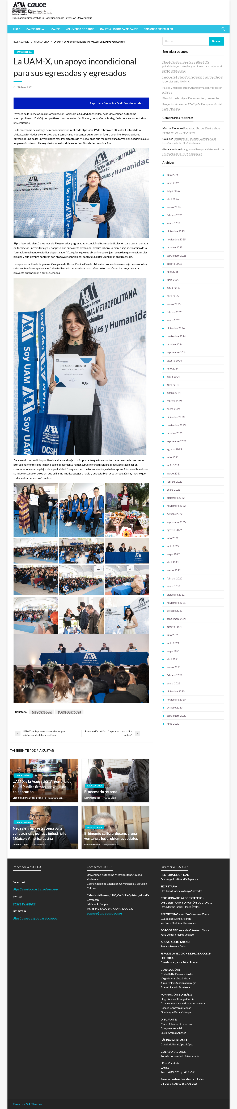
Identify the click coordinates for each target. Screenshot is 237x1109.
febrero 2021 (174, 675)
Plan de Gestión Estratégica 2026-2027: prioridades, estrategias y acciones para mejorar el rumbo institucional (192, 66)
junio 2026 (173, 182)
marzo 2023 (174, 473)
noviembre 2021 (176, 602)
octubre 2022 (175, 513)
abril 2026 (173, 199)
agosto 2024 (174, 360)
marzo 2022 (174, 570)
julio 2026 (173, 174)
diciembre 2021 (176, 594)
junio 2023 (173, 465)
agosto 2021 (174, 626)
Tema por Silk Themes (27, 1104)
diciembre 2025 (176, 231)
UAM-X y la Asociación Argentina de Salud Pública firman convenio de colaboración (42, 786)
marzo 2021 (174, 667)
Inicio (16, 29)
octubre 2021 (175, 610)
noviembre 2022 (176, 505)
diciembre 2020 (176, 691)
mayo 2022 (173, 554)
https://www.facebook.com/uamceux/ (35, 889)
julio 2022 (173, 538)
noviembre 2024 (176, 336)
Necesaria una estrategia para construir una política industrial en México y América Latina (41, 833)
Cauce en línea (41, 42)
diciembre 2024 (176, 328)
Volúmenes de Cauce (80, 29)
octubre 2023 (175, 433)
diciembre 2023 (176, 417)
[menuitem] (16, 29)
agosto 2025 (174, 263)
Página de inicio (21, 42)
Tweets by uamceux (24, 903)
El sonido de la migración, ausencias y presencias (190, 98)
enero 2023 (173, 489)
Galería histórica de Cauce (119, 29)
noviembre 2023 (176, 425)
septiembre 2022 (176, 521)
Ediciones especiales (158, 29)
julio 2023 (173, 457)
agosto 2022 (174, 529)
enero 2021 (173, 683)
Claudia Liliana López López (28, 797)
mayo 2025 (173, 287)
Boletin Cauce (94, 827)
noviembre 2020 (176, 699)
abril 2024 (173, 384)
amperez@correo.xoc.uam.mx (104, 913)
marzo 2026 (174, 207)
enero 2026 (173, 223)
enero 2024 (173, 408)
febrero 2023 (174, 481)
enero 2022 (173, 586)
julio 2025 (173, 271)
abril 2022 (173, 562)
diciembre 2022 (176, 497)
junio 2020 (173, 723)
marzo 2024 (174, 392)
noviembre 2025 (176, 239)
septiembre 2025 (176, 255)
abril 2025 (173, 295)
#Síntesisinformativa (69, 711)
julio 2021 (173, 634)
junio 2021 (173, 643)
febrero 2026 (174, 215)
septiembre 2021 (176, 618)
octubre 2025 (175, 247)
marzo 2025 (174, 304)
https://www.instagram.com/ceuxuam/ (35, 917)
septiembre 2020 (176, 715)
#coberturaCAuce (42, 711)
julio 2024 (173, 368)
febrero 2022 (174, 578)
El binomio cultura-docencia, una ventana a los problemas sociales (111, 835)
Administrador (92, 797)
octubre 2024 (175, 344)
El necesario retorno (100, 791)
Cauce (55, 29)
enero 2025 (173, 320)
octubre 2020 (175, 707)
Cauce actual (35, 29)
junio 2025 (173, 279)
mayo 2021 (173, 651)
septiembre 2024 (176, 352)
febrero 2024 (174, 400)
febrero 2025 (174, 312)
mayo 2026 (173, 190)
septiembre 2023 (176, 441)
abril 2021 (173, 659)
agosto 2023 (174, 449)
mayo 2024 (173, 376)
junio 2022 (173, 546)
